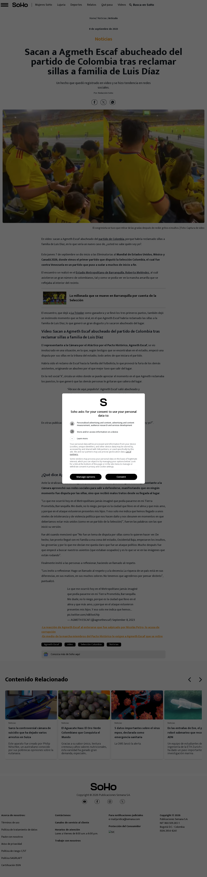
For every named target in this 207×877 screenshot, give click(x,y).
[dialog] (103, 438)
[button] (103, 438)
